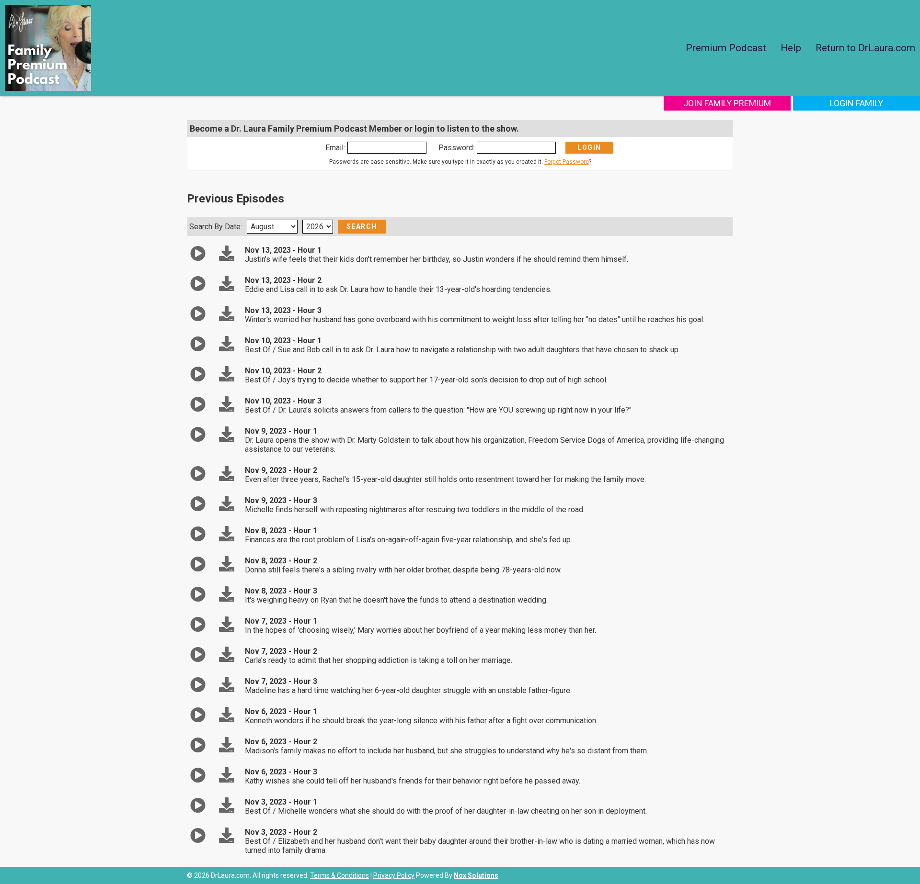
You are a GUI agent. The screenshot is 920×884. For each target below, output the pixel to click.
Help (791, 48)
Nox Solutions (476, 875)
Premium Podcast (726, 48)
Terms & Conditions (339, 875)
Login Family (856, 103)
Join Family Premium (727, 103)
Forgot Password (566, 161)
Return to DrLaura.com (865, 48)
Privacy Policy (393, 875)
